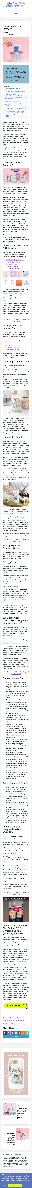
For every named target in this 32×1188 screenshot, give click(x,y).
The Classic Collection (13, 262)
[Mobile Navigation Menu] (16, 12)
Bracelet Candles (11, 264)
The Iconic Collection (13, 268)
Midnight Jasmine (12, 347)
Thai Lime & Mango (12, 350)
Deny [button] (4, 1185)
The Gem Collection (12, 266)
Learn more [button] (25, 1180)
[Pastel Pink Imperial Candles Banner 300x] (16, 1094)
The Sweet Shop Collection (15, 260)
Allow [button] (14, 1185)
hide (13, 86)
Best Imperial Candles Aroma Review (15, 1024)
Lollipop (8, 345)
